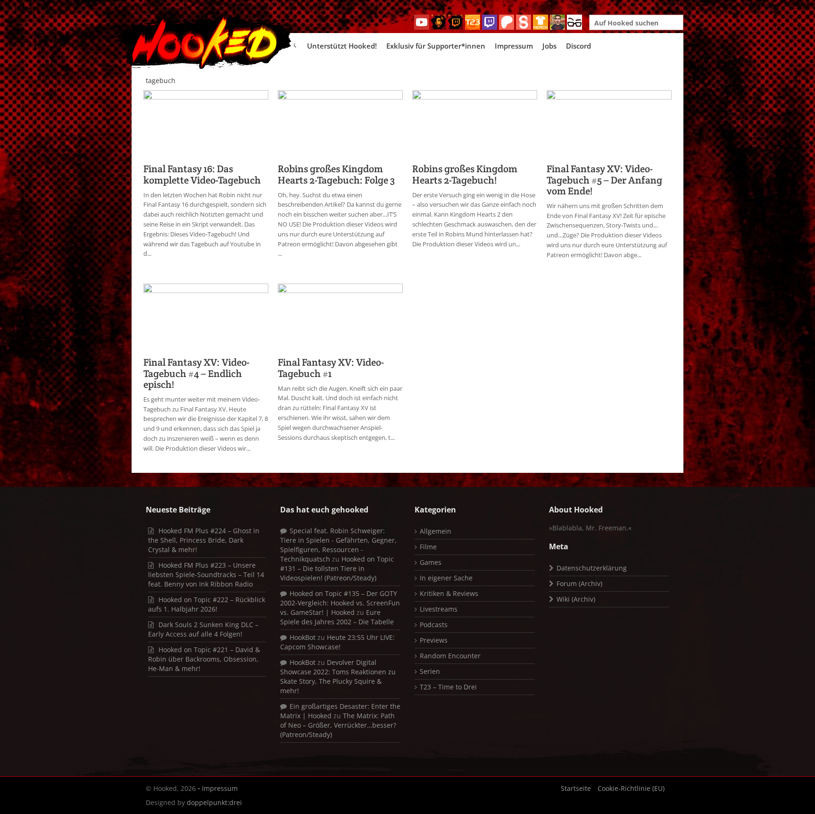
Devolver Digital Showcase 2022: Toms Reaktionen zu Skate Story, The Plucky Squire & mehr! (338, 676)
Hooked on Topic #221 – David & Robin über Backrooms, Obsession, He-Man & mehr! (204, 659)
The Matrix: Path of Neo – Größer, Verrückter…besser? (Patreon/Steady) (338, 725)
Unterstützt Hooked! (342, 45)
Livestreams (438, 608)
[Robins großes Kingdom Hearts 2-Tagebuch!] (474, 123)
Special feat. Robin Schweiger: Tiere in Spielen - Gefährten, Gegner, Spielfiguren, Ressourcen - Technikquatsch (338, 544)
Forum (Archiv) (579, 583)
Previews (434, 640)
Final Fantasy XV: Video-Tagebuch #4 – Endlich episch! (196, 373)
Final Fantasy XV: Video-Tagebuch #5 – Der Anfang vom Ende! (604, 179)
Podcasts (434, 624)
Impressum (514, 45)
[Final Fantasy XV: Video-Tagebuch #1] (340, 317)
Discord (578, 45)
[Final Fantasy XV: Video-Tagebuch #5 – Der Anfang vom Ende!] (609, 123)
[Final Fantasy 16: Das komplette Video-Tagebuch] (205, 123)
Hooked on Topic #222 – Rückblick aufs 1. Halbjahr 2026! (206, 604)
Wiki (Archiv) (576, 599)
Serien (430, 671)
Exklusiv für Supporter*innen (435, 45)
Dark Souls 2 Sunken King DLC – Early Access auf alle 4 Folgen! (203, 629)
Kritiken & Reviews (449, 593)
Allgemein (435, 531)
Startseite (576, 788)
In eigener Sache (446, 577)
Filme (428, 546)
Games (430, 562)
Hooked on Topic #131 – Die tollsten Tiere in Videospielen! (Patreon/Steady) (337, 568)
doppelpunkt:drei (214, 802)
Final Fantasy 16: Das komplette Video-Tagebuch (202, 174)
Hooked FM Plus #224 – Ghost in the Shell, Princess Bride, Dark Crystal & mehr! (203, 540)
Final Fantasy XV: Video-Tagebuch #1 (331, 367)
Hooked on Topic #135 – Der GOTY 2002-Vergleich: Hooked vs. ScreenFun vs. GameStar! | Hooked (340, 603)
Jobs (549, 45)
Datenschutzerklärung (592, 567)
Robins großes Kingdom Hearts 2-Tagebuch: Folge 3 (336, 174)
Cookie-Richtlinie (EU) (631, 788)
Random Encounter (450, 655)
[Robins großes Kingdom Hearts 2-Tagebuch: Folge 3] (340, 123)
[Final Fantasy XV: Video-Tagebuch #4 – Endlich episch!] (205, 317)
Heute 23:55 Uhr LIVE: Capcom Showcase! (337, 642)
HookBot (303, 637)
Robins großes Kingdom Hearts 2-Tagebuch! (464, 174)
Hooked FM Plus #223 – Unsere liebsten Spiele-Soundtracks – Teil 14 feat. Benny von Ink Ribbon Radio (206, 574)
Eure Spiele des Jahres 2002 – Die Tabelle (337, 617)
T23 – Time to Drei (448, 686)
